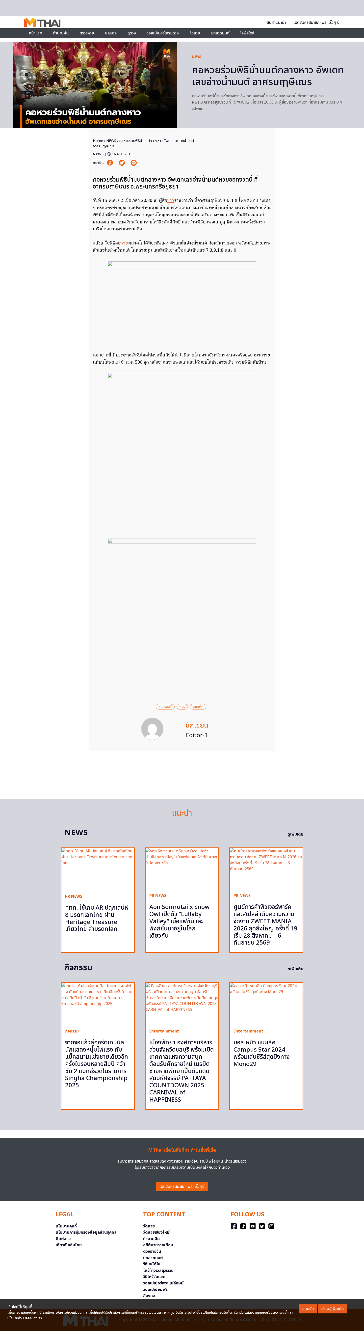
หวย (124, 243)
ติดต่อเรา (64, 1239)
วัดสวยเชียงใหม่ (156, 1232)
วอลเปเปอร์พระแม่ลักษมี (163, 1283)
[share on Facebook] (110, 163)
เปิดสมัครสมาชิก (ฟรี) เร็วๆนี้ (182, 1187)
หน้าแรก (35, 33)
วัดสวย (195, 33)
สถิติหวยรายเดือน (158, 1245)
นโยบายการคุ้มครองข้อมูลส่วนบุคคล (86, 1232)
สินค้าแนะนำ (276, 23)
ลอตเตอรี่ (165, 706)
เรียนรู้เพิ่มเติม (332, 1309)
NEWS (196, 56)
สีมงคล (149, 1296)
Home (98, 140)
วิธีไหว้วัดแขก (154, 1277)
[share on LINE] (133, 163)
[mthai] (42, 22)
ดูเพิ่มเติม (295, 834)
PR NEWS (73, 896)
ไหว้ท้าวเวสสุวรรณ (158, 1271)
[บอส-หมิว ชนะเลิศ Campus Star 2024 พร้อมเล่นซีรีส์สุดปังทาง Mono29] (266, 1004)
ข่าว (170, 200)
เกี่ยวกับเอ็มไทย (69, 1245)
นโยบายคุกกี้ (66, 1226)
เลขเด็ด (198, 706)
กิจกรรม (72, 1031)
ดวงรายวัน (152, 1251)
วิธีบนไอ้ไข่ (151, 1264)
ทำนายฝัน (61, 33)
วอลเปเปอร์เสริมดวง (163, 33)
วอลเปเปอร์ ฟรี (155, 1290)
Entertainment (164, 1031)
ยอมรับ (308, 1309)
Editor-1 (197, 735)
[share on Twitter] (122, 163)
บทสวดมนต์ (220, 33)
